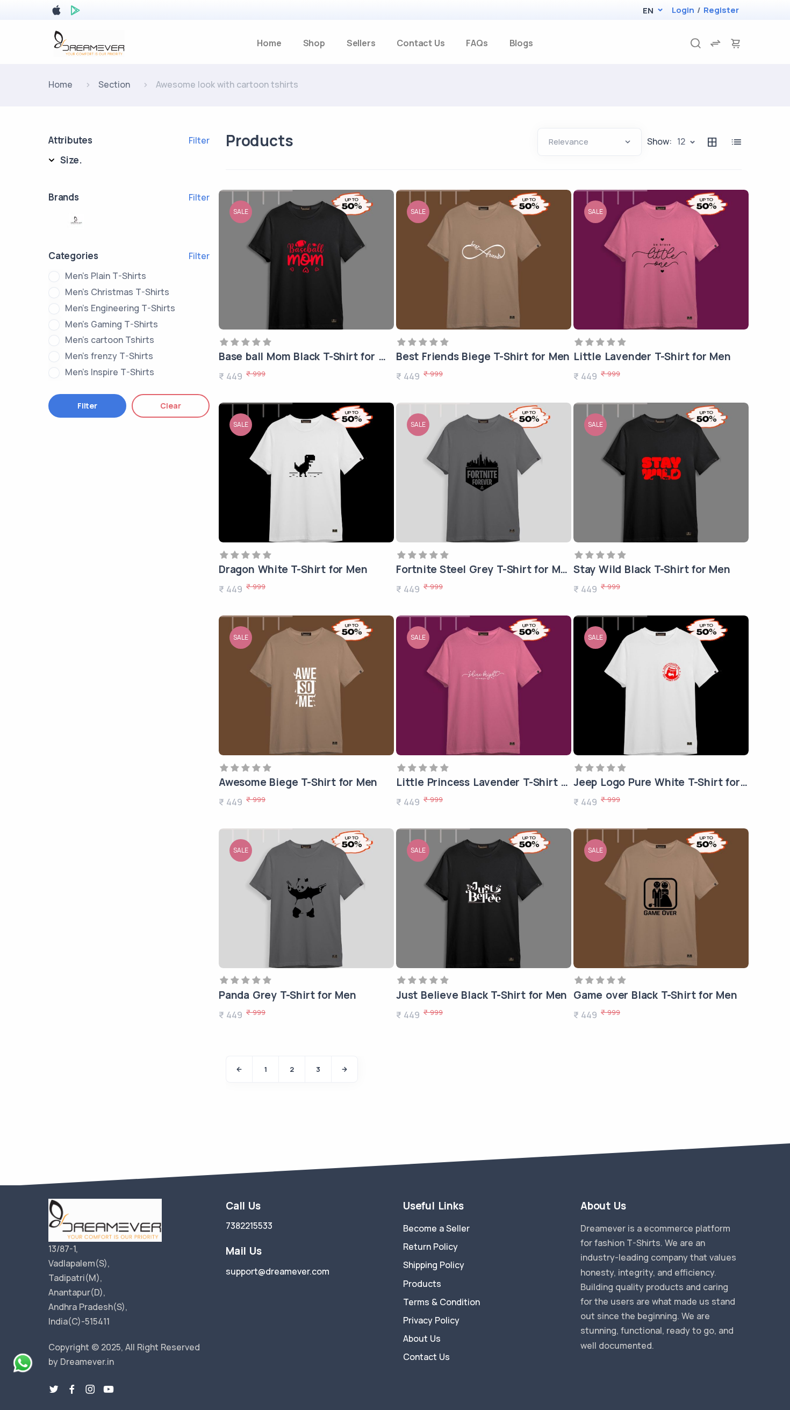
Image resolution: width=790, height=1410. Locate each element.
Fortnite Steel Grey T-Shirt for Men (484, 569)
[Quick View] (382, 241)
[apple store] (56, 12)
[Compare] (382, 270)
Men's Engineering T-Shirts (120, 308)
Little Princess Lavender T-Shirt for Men (497, 782)
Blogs (521, 43)
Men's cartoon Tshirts (109, 340)
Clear (170, 405)
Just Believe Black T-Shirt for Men (481, 995)
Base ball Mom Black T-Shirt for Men (309, 356)
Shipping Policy (433, 1265)
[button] (648, 10)
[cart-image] (736, 43)
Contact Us (420, 43)
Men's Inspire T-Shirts (109, 372)
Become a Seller (436, 1228)
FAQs (476, 43)
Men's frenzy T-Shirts (109, 356)
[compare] (715, 43)
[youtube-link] (108, 1389)
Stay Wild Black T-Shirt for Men (651, 569)
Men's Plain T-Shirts (105, 276)
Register (721, 10)
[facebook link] (72, 1389)
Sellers (361, 43)
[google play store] (75, 12)
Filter (199, 140)
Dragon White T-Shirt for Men (293, 569)
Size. (71, 160)
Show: (659, 141)
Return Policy (430, 1246)
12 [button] (681, 141)
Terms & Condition (441, 1302)
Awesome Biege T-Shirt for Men (298, 782)
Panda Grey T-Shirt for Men (287, 995)
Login (683, 10)
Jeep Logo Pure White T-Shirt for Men (668, 782)
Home (269, 43)
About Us (422, 1338)
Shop (314, 43)
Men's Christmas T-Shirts (117, 292)
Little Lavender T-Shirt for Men (652, 356)
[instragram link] (90, 1389)
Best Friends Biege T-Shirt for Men (483, 356)
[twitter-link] (53, 1389)
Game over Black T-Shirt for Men (655, 995)
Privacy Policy (431, 1320)
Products (422, 1284)
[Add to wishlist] (382, 212)
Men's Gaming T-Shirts (111, 324)
